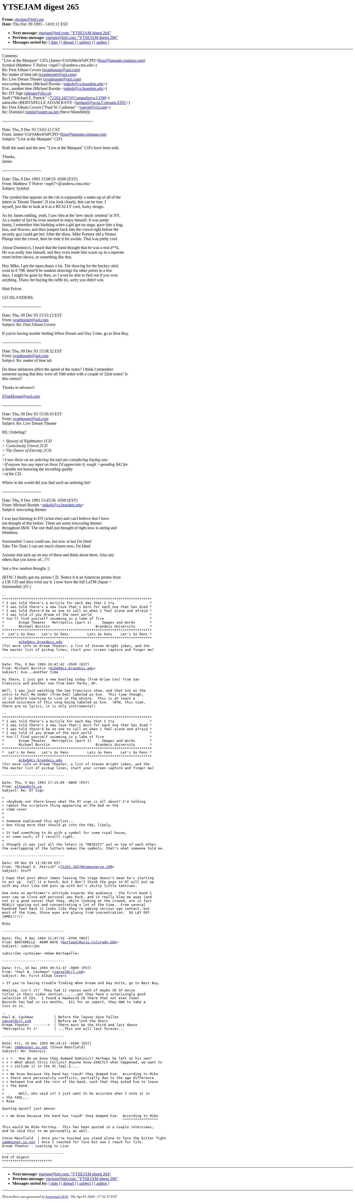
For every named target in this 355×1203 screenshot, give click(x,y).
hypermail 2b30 (57, 1197)
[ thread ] (68, 42)
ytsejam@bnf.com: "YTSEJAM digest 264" (74, 33)
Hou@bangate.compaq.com (121, 60)
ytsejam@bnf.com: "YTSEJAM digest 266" (81, 37)
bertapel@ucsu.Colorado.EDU (101, 102)
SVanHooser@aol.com (21, 396)
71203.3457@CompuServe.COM (78, 98)
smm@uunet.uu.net (42, 112)
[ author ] (101, 42)
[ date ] (54, 42)
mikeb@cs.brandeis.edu (83, 84)
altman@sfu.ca (37, 93)
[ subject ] (85, 42)
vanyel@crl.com (93, 107)
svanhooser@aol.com (61, 70)
